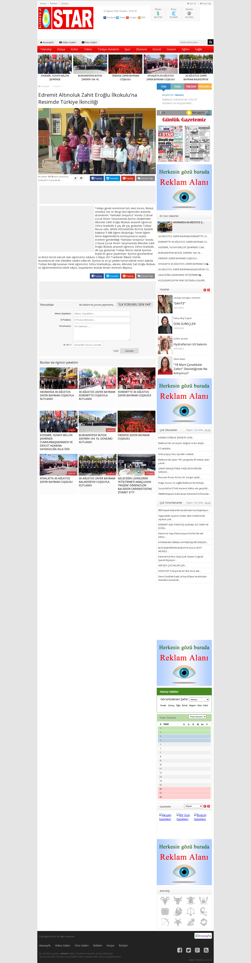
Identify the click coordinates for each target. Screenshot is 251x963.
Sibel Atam (179, 359)
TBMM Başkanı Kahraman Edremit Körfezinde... (184, 493)
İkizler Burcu (190, 900)
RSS (143, 17)
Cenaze (171, 49)
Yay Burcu (165, 922)
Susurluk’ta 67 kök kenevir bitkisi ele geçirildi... (183, 488)
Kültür (74, 49)
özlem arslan (180, 338)
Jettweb (64, 953)
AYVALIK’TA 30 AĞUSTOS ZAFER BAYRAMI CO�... (184, 263)
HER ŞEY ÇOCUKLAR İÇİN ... (172, 565)
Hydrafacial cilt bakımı (190, 344)
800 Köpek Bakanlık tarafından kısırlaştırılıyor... (184, 510)
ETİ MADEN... (165, 448)
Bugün (190, 430)
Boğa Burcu (177, 900)
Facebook (110, 17)
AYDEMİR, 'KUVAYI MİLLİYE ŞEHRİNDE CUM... (181, 247)
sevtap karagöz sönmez (186, 297)
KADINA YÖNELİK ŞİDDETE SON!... (176, 437)
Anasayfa (48, 42)
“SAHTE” (179, 303)
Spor (127, 49)
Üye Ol (192, 3)
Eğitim (185, 49)
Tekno (88, 49)
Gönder (129, 351)
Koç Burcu (165, 900)
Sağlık (198, 49)
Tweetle (113, 178)
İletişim (65, 3)
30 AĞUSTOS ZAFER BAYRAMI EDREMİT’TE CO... (183, 236)
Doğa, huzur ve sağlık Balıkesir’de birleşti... (181, 482)
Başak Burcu (177, 911)
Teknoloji (45, 49)
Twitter (122, 17)
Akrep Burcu (203, 911)
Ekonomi (141, 49)
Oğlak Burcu (177, 922)
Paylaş (98, 178)
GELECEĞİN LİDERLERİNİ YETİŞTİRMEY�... (180, 275)
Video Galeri (69, 42)
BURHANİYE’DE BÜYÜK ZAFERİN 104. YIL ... (180, 252)
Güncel (157, 49)
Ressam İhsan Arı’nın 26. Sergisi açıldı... (179, 477)
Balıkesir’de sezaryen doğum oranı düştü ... (182, 443)
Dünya (61, 49)
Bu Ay (208, 430)
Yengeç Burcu (203, 900)
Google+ (133, 17)
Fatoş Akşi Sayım (182, 318)
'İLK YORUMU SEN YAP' (134, 304)
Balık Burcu (203, 922)
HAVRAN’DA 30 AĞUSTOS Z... (188, 222)
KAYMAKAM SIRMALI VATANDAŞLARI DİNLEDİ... (183, 542)
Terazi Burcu (190, 911)
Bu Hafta (199, 430)
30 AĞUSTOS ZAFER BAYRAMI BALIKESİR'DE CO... (184, 269)
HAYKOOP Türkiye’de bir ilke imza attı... (179, 571)
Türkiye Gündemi (108, 49)
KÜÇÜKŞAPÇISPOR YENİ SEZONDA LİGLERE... (182, 280)
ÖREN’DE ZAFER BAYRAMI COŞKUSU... (178, 258)
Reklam (54, 3)
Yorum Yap (147, 178)
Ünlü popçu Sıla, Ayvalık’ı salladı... (176, 454)
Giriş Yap (206, 3)
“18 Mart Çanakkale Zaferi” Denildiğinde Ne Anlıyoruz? (190, 368)
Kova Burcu (190, 922)
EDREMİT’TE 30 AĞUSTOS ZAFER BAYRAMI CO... (183, 241)
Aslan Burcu (165, 911)
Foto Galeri (90, 42)
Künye (43, 3)
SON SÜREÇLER (184, 324)
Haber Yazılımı (196, 959)
